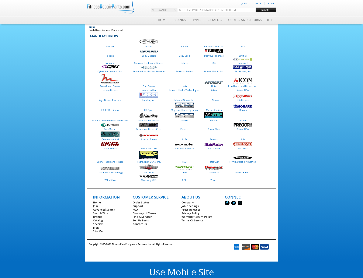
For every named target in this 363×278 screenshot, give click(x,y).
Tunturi (184, 172)
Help (269, 20)
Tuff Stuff (149, 172)
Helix (184, 86)
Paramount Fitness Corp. (149, 129)
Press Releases (191, 209)
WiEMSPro (110, 180)
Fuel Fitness (149, 86)
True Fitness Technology (110, 172)
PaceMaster (110, 129)
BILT (242, 46)
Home (162, 20)
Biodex (110, 55)
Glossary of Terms (144, 213)
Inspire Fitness (110, 90)
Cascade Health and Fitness (148, 63)
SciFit (184, 139)
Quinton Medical (110, 139)
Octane (243, 120)
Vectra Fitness (242, 172)
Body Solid (184, 55)
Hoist (214, 86)
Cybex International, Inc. (110, 71)
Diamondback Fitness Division (148, 71)
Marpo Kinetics (214, 110)
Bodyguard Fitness (214, 55)
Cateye (184, 63)
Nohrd (184, 120)
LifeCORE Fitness (110, 110)
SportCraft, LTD (149, 148)
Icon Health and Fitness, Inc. (242, 86)
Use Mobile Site (181, 272)
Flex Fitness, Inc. (242, 71)
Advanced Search (104, 209)
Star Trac (243, 148)
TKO (184, 161)
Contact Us (140, 224)
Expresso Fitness (184, 71)
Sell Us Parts (141, 220)
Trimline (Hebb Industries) (243, 161)
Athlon (148, 46)
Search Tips (100, 213)
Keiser (214, 90)
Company (188, 202)
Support (138, 206)
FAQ (135, 209)
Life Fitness (243, 100)
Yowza (213, 180)
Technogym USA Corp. (149, 161)
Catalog (215, 20)
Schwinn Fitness (148, 139)
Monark (243, 110)
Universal (214, 172)
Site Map (98, 231)
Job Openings (190, 206)
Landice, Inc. (148, 100)
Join (95, 206)
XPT (184, 180)
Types (196, 20)
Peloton (184, 129)
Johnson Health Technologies (184, 90)
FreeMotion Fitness (110, 86)
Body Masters (149, 55)
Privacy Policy (190, 213)
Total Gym (214, 161)
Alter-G (110, 46)
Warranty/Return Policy (197, 217)
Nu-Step (214, 120)
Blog (96, 227)
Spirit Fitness (110, 148)
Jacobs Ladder (148, 90)
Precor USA (243, 129)
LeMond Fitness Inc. (184, 100)
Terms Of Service (192, 220)
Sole (242, 139)
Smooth (214, 139)
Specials (98, 224)
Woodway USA (149, 180)
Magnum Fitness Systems (184, 110)
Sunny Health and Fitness (110, 161)
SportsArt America (184, 148)
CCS (214, 63)
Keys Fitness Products (110, 100)
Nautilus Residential (148, 120)
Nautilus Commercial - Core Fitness (110, 120)
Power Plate (214, 129)
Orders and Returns (245, 20)
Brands (180, 20)
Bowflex (243, 55)
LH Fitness (214, 100)
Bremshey (110, 63)
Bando (184, 46)
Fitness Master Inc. (214, 71)
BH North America (213, 46)
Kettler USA (243, 90)
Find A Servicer (142, 217)
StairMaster (214, 148)
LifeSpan (148, 110)
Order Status (141, 202)
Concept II (243, 63)
